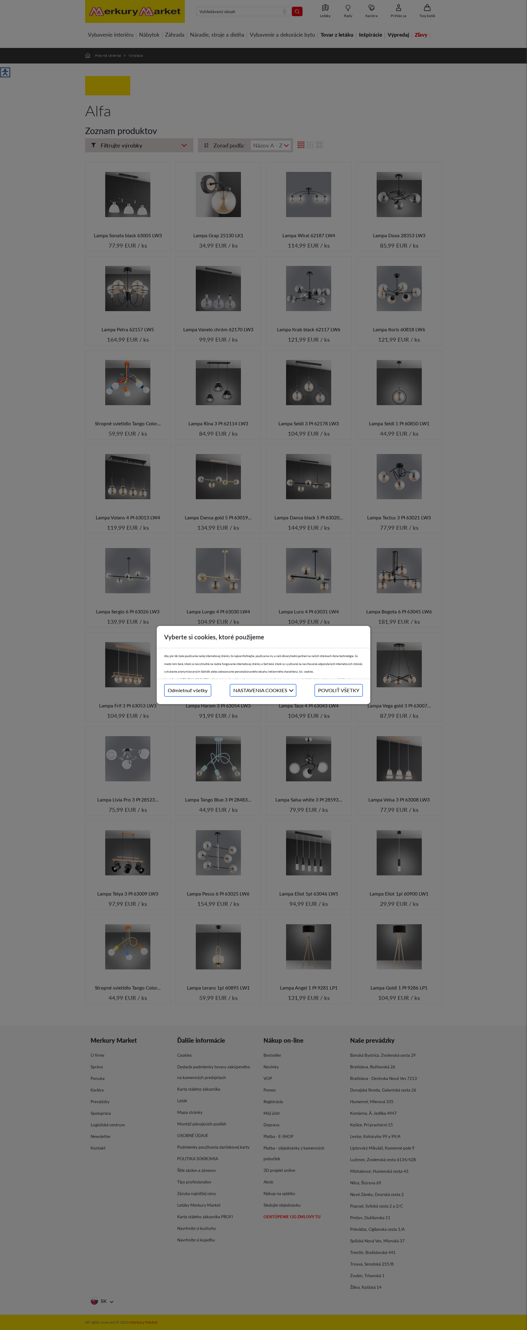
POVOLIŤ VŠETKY (338, 690)
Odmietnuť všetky (188, 690)
